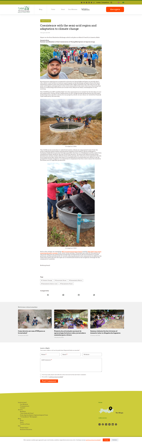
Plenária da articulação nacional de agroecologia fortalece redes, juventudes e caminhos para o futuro (70, 333)
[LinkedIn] (89, 2)
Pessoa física (24, 427)
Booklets (23, 411)
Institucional (22, 402)
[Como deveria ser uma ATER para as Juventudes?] (35, 319)
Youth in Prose (45, 20)
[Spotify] (91, 2)
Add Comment (46, 360)
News (22, 420)
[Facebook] (84, 2)
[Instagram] (81, 2)
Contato (98, 2)
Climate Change (46, 280)
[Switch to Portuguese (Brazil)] (122, 2)
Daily (22, 422)
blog (40, 9)
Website (86, 354)
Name (43, 354)
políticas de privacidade (93, 440)
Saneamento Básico (75, 280)
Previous (43, 62)
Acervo (20, 409)
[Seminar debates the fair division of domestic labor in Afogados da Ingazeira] (107, 319)
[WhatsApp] (94, 295)
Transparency (24, 406)
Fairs (53, 9)
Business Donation (26, 429)
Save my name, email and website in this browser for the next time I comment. (64, 374)
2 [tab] (72, 76)
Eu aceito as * (52, 376)
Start (63, 9)
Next (99, 62)
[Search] (111, 2)
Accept (106, 440)
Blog (19, 418)
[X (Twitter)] (63, 295)
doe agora (115, 9)
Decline (114, 440)
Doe (19, 426)
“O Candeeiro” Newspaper (28, 417)
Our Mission (72, 9)
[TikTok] (94, 2)
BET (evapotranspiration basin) (72, 251)
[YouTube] (86, 2)
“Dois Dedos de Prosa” (27, 413)
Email (65, 354)
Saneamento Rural (66, 283)
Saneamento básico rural (49, 283)
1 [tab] (70, 76)
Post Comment (49, 381)
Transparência (105, 2)
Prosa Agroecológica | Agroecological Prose (34, 415)
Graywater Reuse (60, 280)
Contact (22, 408)
